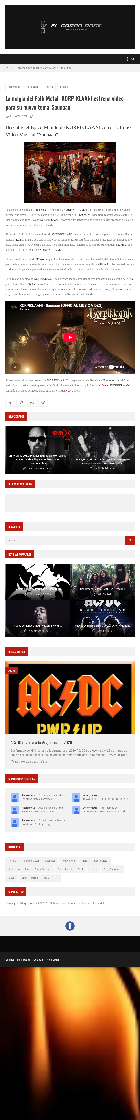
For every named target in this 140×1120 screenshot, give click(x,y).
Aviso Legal (52, 959)
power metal (64, 869)
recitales (50, 860)
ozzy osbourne (112, 869)
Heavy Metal (72, 390)
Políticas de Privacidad (30, 959)
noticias (64, 86)
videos (93, 869)
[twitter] (21, 403)
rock (80, 869)
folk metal (14, 86)
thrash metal (31, 860)
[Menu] (7, 59)
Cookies (9, 959)
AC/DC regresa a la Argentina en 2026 (41, 742)
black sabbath (43, 869)
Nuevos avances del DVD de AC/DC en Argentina (43, 67)
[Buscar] (133, 59)
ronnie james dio (18, 869)
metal (49, 86)
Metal (105, 385)
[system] (127, 59)
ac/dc (11, 670)
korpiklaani (33, 86)
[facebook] (10, 403)
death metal (101, 860)
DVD (46, 877)
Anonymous (28, 795)
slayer (11, 877)
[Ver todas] (56, 878)
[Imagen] (70, 697)
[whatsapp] (32, 403)
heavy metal (68, 860)
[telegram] (43, 403)
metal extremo (30, 877)
